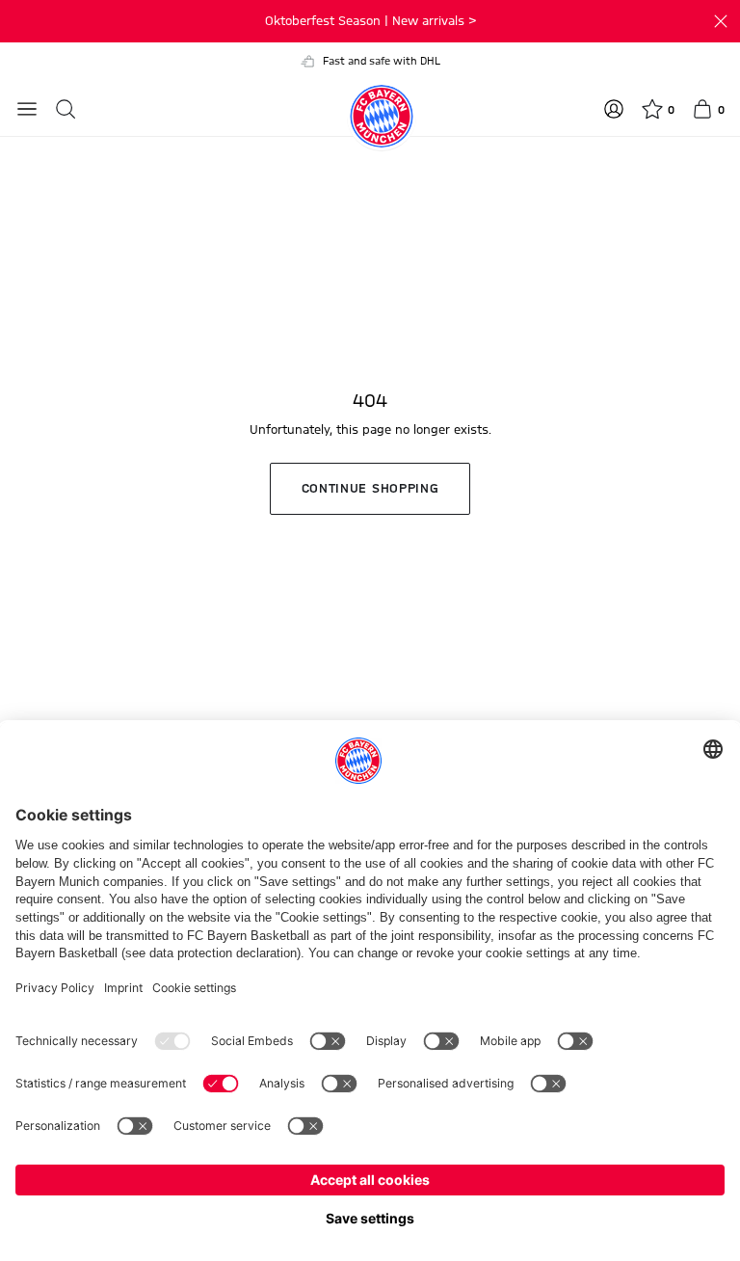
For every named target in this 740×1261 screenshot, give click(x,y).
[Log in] (613, 109)
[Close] (720, 21)
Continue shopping (370, 489)
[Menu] (27, 109)
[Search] (65, 109)
